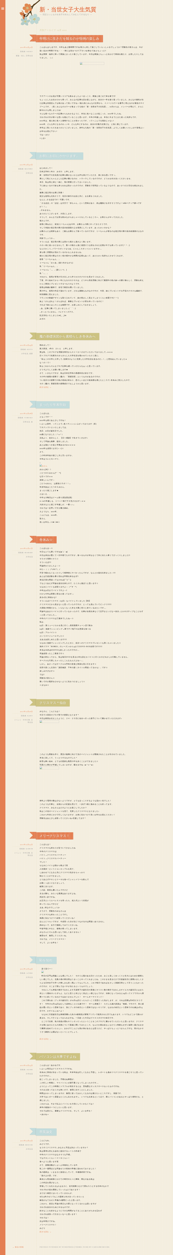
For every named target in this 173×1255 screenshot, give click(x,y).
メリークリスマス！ (54, 836)
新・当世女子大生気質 (68, 9)
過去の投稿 (18, 1247)
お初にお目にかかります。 (59, 156)
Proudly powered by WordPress (57, 1247)
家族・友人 (20, 56)
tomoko (28, 418)
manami (29, 553)
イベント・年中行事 (22, 720)
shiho (29, 51)
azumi (29, 973)
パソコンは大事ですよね (57, 1057)
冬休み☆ (46, 540)
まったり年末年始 (52, 405)
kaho (30, 716)
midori (29, 1145)
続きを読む (45, 387)
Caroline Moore (100, 1247)
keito (30, 349)
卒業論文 (45, 1132)
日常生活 (29, 56)
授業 (31, 354)
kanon (29, 849)
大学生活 (24, 354)
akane (29, 1070)
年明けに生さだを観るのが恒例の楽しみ (69, 39)
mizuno (29, 169)
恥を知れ (46, 960)
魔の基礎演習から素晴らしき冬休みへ (67, 336)
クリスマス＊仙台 (52, 703)
